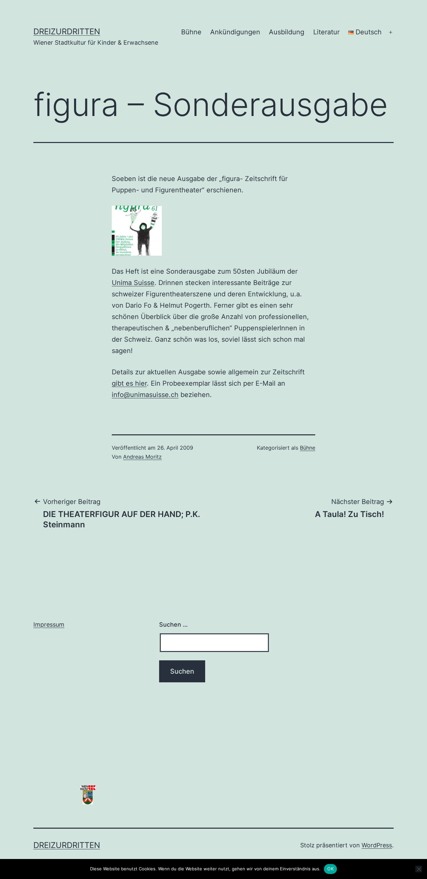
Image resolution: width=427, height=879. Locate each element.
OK (330, 868)
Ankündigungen (235, 32)
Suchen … (173, 624)
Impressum (48, 624)
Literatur (326, 32)
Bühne (191, 32)
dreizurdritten (66, 31)
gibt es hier (129, 383)
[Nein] (418, 869)
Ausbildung (286, 32)
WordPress (377, 845)
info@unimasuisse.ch (145, 395)
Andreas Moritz (142, 456)
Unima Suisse (133, 283)
